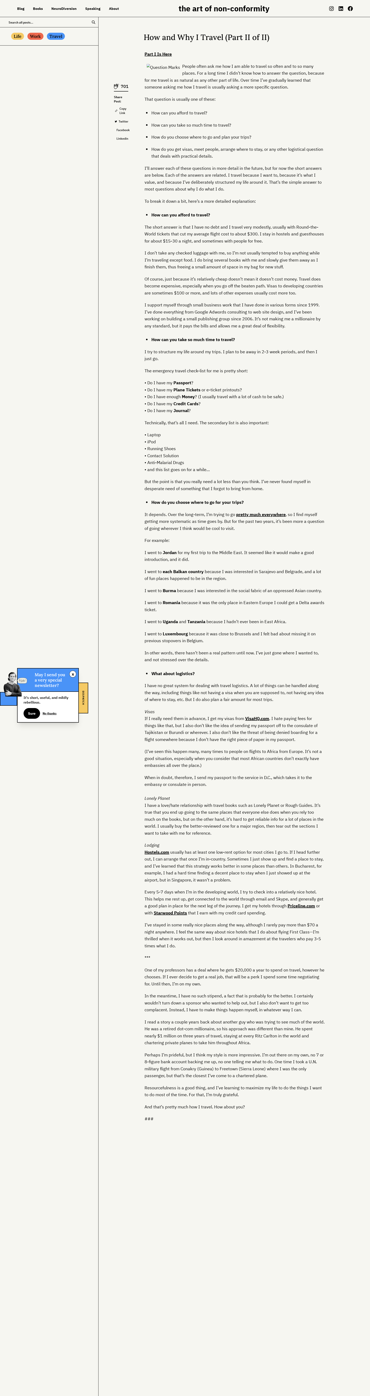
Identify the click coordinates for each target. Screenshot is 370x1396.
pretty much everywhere (261, 514)
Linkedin (122, 138)
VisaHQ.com (257, 718)
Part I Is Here (158, 54)
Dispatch (83, 698)
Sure (32, 713)
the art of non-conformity (224, 8)
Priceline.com (301, 906)
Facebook (122, 130)
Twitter (123, 121)
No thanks (50, 713)
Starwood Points (170, 913)
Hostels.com (157, 852)
